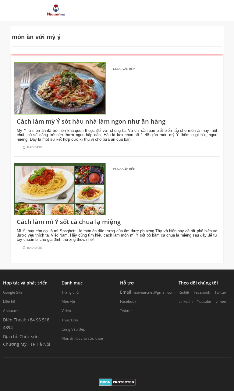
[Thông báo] (172, 10)
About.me (11, 310)
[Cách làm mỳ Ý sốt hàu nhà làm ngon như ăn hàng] (60, 88)
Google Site (13, 292)
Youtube (204, 301)
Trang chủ (70, 292)
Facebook (128, 301)
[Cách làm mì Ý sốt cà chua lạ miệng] (60, 188)
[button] (135, 10)
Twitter (126, 310)
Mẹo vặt (68, 301)
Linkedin (186, 301)
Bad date (34, 147)
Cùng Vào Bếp (73, 329)
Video (66, 310)
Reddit (184, 292)
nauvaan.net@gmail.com (154, 292)
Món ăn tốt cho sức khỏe (82, 338)
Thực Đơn (70, 320)
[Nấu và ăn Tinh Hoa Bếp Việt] (56, 10)
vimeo (221, 301)
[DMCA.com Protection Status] (117, 381)
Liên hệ (9, 301)
